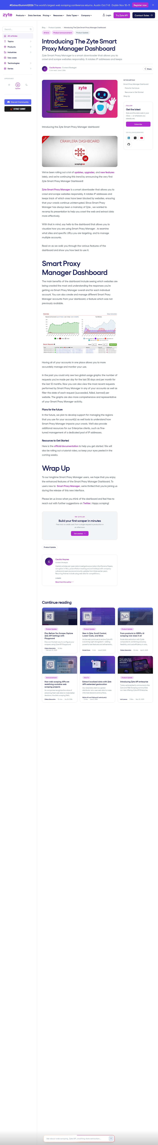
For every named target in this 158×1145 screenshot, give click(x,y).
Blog (43, 27)
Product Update (55, 27)
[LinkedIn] (128, 138)
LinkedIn (58, 578)
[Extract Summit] (17, 109)
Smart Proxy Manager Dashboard (135, 84)
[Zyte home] (7, 15)
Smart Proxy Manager (68, 485)
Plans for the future (132, 88)
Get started (78, 533)
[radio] (9, 86)
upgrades (89, 172)
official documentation (66, 445)
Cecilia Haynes (55, 67)
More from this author (63, 582)
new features (107, 172)
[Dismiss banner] (153, 5)
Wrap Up (126, 96)
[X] (135, 138)
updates (78, 172)
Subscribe (138, 124)
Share (149, 69)
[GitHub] (128, 144)
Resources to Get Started (134, 92)
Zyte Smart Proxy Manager (56, 189)
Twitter (87, 503)
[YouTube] (141, 138)
